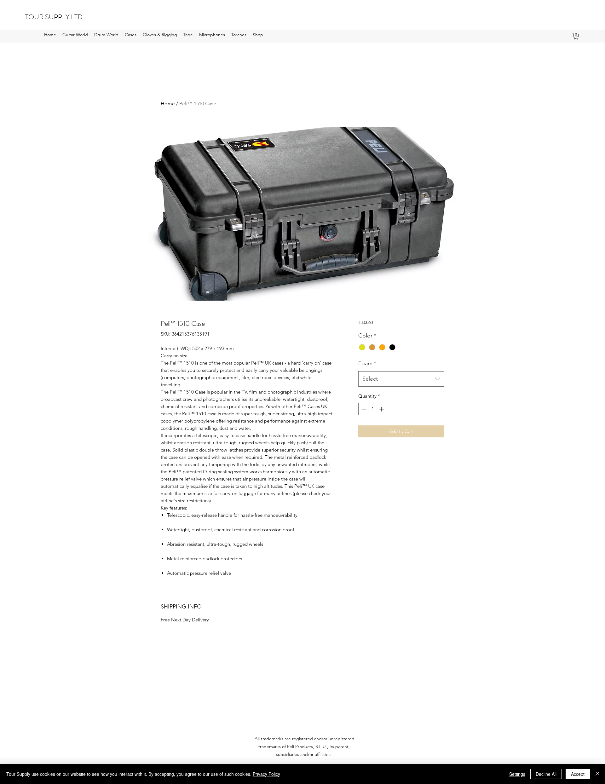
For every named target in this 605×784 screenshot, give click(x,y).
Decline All (546, 774)
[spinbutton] (372, 409)
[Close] (597, 774)
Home (168, 104)
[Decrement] (363, 409)
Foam (367, 363)
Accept (578, 774)
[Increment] (382, 409)
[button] (75, 34)
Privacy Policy (266, 774)
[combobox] (401, 379)
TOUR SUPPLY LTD (54, 17)
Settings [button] (517, 774)
